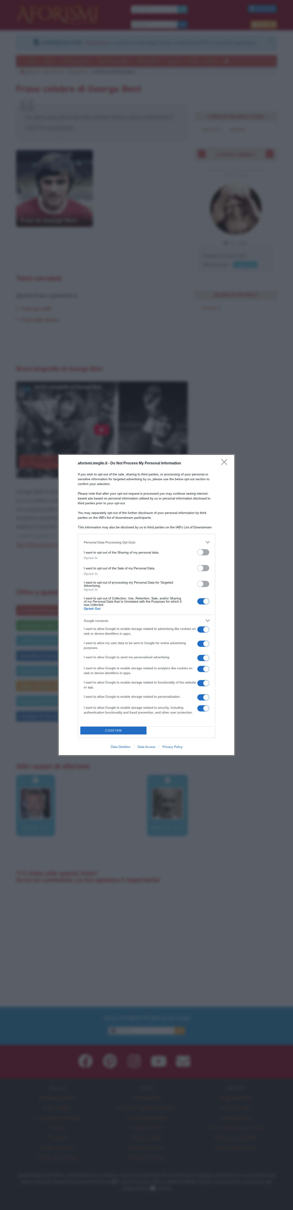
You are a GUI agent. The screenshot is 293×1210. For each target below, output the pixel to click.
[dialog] (146, 605)
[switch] (203, 552)
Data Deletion (120, 747)
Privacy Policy (172, 747)
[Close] (225, 463)
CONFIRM (113, 730)
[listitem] (146, 542)
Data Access (146, 747)
